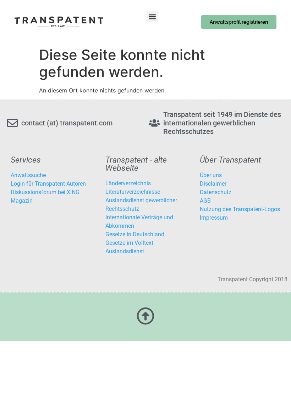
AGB (205, 200)
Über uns (211, 175)
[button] (152, 16)
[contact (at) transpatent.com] (12, 123)
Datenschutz (215, 192)
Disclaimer (213, 183)
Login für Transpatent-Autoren (48, 183)
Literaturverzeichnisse (132, 191)
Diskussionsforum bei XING (45, 192)
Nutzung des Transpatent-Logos (240, 209)
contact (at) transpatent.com (66, 123)
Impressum (214, 217)
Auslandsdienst (124, 251)
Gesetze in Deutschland (134, 234)
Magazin (22, 200)
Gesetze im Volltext (129, 242)
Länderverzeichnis (128, 183)
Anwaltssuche (28, 175)
